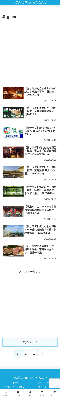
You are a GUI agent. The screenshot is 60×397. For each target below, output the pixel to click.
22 (34, 353)
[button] (54, 387)
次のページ (30, 342)
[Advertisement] (30, 52)
